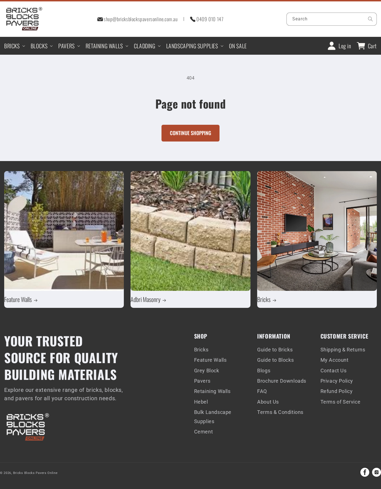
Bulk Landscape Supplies (213, 416)
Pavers (202, 381)
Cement (203, 432)
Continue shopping (190, 132)
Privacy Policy (336, 381)
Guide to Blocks (275, 360)
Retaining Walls (212, 391)
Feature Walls (18, 299)
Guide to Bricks (275, 350)
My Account (334, 360)
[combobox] (332, 19)
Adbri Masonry (145, 299)
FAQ (262, 391)
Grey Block (206, 370)
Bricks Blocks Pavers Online (35, 473)
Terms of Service (340, 402)
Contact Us (333, 370)
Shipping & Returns (342, 350)
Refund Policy (336, 391)
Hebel (201, 402)
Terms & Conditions (280, 412)
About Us (268, 402)
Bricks (264, 299)
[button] (14, 45)
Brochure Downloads (281, 381)
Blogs (263, 370)
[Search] (370, 19)
